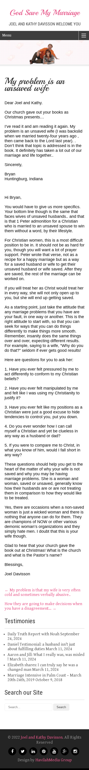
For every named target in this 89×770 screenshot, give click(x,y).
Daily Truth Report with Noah (33, 634)
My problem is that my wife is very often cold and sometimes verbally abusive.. (42, 592)
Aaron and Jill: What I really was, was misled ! (46, 657)
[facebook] (12, 751)
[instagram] (75, 751)
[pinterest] (44, 751)
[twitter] (23, 751)
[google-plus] (65, 751)
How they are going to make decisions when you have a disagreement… (43, 606)
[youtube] (54, 751)
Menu (6, 35)
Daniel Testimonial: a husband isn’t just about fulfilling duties (41, 646)
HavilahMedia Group (53, 760)
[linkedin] (33, 751)
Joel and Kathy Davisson (42, 737)
